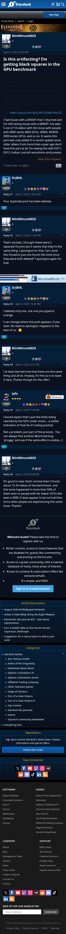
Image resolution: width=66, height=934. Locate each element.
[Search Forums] (62, 4)
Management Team (12, 856)
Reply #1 (8, 194)
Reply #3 (8, 304)
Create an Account (49, 856)
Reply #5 (8, 410)
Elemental (41, 800)
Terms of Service (30, 928)
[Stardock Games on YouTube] (30, 768)
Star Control (42, 813)
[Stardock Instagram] (42, 768)
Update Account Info (50, 870)
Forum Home (7, 21)
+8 (6, 45)
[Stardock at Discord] (27, 774)
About (6, 847)
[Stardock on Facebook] (24, 768)
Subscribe (51, 912)
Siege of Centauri (44, 827)
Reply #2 (8, 235)
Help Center (45, 847)
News (5, 865)
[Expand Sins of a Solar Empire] (6, 696)
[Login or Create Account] (53, 4)
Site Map (55, 928)
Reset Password (48, 865)
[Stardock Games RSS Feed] (45, 774)
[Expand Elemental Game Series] (6, 668)
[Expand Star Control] (6, 706)
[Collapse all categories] (63, 653)
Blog (5, 851)
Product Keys (46, 860)
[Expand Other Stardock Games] (6, 687)
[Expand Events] (6, 715)
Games (40, 789)
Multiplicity (8, 818)
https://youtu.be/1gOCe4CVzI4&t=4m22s (36, 112)
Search (21, 21)
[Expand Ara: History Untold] (6, 659)
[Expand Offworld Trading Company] (6, 682)
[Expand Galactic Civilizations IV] (6, 673)
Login (30, 21)
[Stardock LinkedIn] (39, 774)
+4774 (6, 188)
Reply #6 (8, 474)
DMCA (45, 928)
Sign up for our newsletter (21, 906)
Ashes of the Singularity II (48, 795)
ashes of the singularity (49, 159)
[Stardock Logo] (19, 4)
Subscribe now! (33, 750)
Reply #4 (8, 364)
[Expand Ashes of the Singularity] (6, 664)
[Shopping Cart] (58, 4)
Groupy (6, 822)
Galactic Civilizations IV (47, 804)
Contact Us (8, 879)
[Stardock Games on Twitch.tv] (36, 768)
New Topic (54, 14)
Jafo (15, 393)
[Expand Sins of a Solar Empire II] (6, 701)
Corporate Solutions (13, 800)
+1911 (6, 403)
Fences (6, 809)
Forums (6, 883)
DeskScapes (9, 813)
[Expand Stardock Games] (2, 654)
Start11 (6, 804)
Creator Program (11, 874)
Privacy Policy (13, 928)
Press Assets (9, 870)
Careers (6, 860)
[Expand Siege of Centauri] (6, 692)
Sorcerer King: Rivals (46, 832)
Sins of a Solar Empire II (47, 809)
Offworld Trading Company (49, 822)
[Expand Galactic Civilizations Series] (6, 678)
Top (63, 194)
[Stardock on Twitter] (18, 768)
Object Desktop (10, 795)
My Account (46, 851)
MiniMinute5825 (24, 36)
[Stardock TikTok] (33, 774)
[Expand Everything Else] (2, 725)
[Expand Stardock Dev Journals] (6, 710)
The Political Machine (46, 818)
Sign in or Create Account (33, 589)
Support (45, 841)
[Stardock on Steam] (48, 768)
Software (9, 789)
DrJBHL (17, 178)
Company (9, 841)
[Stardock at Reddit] (21, 774)
